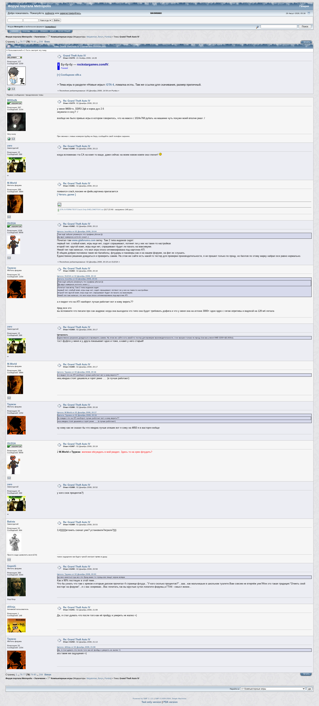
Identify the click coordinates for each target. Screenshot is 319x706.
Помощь (26, 31)
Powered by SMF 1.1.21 (143, 699)
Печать (306, 42)
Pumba (107, 37)
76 (21, 41)
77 (24, 41)
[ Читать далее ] (66, 194)
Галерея (304, 6)
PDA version (170, 702)
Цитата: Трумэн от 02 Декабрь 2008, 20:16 (76, 372)
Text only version (151, 702)
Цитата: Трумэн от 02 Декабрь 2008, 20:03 (76, 574)
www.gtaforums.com (84, 240)
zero (9, 145)
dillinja (11, 606)
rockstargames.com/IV (92, 64)
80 (35, 41)
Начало (14, 31)
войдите (49, 13)
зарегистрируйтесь (70, 13)
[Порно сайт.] (9, 140)
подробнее (51, 27)
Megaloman (92, 37)
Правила (44, 31)
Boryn (100, 37)
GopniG (11, 566)
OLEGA (11, 223)
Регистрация (64, 31)
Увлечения (39, 37)
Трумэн (11, 268)
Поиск (35, 31)
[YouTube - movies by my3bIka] (9, 90)
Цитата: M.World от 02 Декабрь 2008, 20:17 (77, 412)
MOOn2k (12, 100)
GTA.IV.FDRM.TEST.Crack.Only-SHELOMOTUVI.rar (81, 209)
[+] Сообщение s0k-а (69, 74)
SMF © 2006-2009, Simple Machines (170, 699)
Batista (11, 521)
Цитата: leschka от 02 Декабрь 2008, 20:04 (77, 231)
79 (31, 41)
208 (41, 41)
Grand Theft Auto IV (129, 37)
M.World (12, 183)
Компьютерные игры (61, 37)
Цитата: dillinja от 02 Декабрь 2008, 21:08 (76, 647)
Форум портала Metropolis (19, 37)
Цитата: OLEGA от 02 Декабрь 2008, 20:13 (76, 276)
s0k (9, 55)
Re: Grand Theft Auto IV (76, 100)
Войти (53, 31)
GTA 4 (110, 84)
